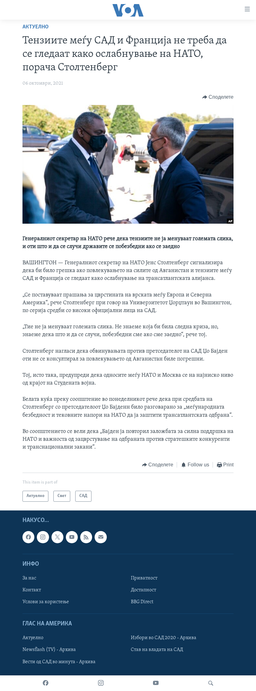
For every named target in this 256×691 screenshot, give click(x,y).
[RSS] (86, 537)
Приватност (144, 578)
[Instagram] (101, 683)
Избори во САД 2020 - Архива (163, 637)
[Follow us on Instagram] (43, 537)
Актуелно (35, 27)
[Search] (210, 683)
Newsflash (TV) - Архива (49, 649)
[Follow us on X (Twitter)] (57, 537)
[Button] (218, 97)
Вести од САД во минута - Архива (59, 661)
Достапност (143, 590)
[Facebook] (45, 683)
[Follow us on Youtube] (72, 537)
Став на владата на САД (157, 649)
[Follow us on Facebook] (28, 537)
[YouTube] (155, 683)
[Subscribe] (100, 537)
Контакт (31, 590)
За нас (29, 578)
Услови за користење (45, 601)
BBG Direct (142, 601)
